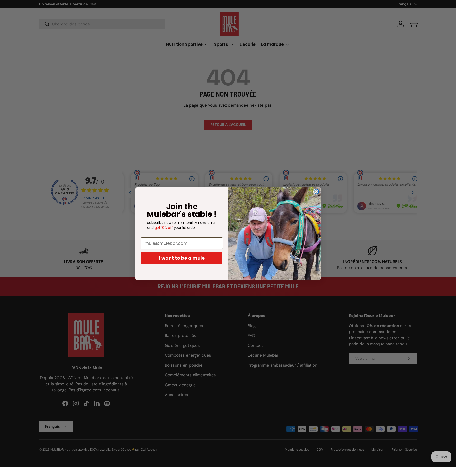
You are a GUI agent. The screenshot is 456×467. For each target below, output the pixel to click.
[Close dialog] (316, 191)
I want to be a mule (182, 258)
